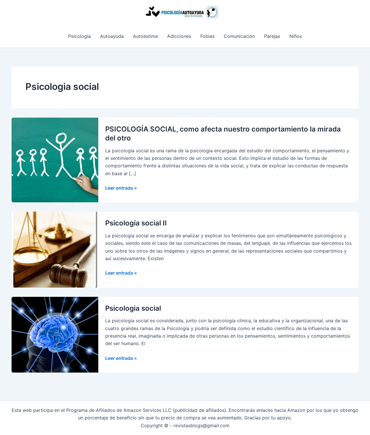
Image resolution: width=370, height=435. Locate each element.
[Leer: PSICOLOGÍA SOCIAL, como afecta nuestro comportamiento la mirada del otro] (55, 159)
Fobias (207, 36)
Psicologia (79, 36)
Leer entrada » (121, 188)
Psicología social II (136, 223)
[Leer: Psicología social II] (55, 249)
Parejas (272, 36)
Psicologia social (133, 308)
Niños (295, 36)
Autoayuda (112, 36)
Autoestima (145, 36)
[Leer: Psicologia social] (55, 334)
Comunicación (239, 36)
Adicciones (179, 36)
